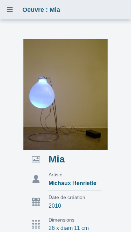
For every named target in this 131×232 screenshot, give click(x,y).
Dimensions (61, 220)
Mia (57, 159)
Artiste (56, 174)
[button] (10, 10)
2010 (55, 206)
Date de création (67, 197)
